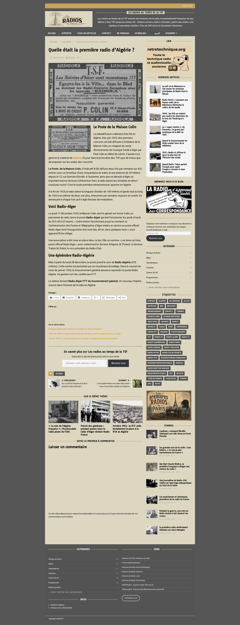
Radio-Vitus (153, 353)
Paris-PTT (152, 332)
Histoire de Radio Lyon (131, 576)
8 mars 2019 (166, 533)
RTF (171, 373)
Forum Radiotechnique (131, 563)
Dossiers (170, 33)
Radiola (77, 157)
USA (149, 384)
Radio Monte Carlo (157, 373)
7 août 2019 (166, 519)
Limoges (164, 322)
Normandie (182, 327)
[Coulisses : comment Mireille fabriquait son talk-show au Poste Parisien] (151, 434)
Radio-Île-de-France (171, 353)
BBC (161, 306)
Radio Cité (152, 358)
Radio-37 (159, 337)
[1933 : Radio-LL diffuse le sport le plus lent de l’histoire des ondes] (155, 155)
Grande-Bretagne (171, 316)
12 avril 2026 (166, 439)
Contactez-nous (130, 598)
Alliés (148, 258)
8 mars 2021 (166, 503)
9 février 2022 (166, 489)
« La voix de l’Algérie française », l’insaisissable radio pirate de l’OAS (62, 428)
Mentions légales (57, 605)
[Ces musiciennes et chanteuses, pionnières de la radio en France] (151, 500)
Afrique (151, 301)
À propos (66, 33)
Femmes (180, 311)
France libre (154, 316)
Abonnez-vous (118, 363)
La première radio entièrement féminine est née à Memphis (173, 528)
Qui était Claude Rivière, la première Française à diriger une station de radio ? (174, 466)
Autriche (152, 306)
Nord (170, 327)
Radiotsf (71, 58)
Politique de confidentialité (61, 608)
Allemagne (174, 301)
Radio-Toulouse (171, 347)
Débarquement (154, 311)
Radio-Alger (172, 337)
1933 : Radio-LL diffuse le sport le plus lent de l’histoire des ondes (174, 155)
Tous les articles (86, 33)
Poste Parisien (178, 332)
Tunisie (183, 379)
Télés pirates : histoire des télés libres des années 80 (143, 589)
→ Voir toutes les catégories (163, 287)
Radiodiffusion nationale (160, 363)
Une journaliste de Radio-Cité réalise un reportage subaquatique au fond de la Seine (175, 483)
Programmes (152, 277)
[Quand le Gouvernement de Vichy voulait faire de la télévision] (155, 143)
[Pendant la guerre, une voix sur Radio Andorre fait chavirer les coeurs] (151, 514)
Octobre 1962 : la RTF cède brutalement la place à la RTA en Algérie (127, 428)
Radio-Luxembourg (156, 342)
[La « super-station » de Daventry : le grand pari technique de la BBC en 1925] (155, 130)
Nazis (161, 327)
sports (179, 373)
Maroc (175, 322)
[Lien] (169, 71)
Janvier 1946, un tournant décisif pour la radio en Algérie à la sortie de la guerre (83, 338)
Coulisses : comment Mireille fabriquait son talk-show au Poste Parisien (175, 433)
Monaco (151, 327)
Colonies (150, 268)
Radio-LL (186, 337)
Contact (106, 33)
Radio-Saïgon (154, 347)
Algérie (59, 374)
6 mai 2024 (165, 456)
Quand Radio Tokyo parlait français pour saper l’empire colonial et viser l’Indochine (174, 168)
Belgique (171, 306)
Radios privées (152, 282)
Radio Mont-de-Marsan (158, 368)
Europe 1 (169, 311)
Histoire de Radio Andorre (132, 572)
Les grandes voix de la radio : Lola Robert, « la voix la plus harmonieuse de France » (175, 450)
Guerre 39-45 (152, 273)
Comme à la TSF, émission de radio (136, 558)
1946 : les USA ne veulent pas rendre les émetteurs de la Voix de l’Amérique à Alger (84, 334)
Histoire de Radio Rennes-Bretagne (136, 567)
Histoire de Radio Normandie (133, 580)
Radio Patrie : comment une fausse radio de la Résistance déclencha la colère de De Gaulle (175, 104)
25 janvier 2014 (58, 58)
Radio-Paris (174, 342)
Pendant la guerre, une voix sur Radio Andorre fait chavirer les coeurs (173, 513)
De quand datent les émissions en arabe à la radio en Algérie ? (75, 329)
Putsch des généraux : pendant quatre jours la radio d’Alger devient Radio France (95, 430)
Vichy (157, 384)
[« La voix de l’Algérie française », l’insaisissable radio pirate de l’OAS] (63, 412)
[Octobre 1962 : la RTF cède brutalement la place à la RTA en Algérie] (128, 412)
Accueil (52, 33)
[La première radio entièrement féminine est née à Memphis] (151, 530)
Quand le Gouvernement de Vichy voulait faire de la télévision (174, 143)
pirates (164, 332)
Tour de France (155, 379)
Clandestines (152, 263)
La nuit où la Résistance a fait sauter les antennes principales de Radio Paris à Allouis (175, 90)
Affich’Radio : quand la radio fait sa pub (137, 585)
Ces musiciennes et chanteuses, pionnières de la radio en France (174, 498)
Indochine (152, 322)
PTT (149, 337)
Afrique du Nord (153, 253)
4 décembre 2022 (168, 472)
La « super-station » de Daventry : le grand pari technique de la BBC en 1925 (173, 131)
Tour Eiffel (171, 379)
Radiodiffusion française (173, 358)
